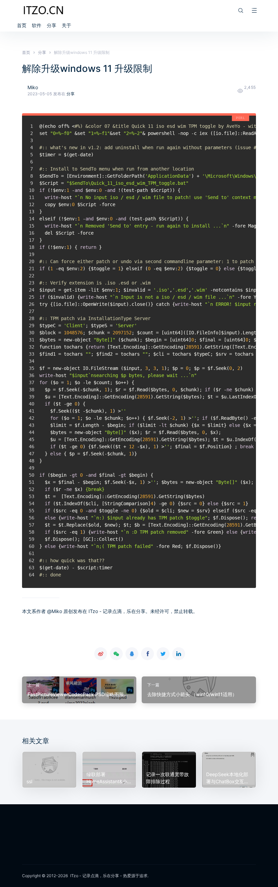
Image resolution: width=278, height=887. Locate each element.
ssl (29, 781)
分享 (51, 25)
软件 (36, 25)
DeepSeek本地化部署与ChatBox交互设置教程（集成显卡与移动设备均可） (227, 778)
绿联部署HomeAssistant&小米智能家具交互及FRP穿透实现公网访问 (109, 778)
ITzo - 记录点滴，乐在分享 (94, 875)
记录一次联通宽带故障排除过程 (167, 777)
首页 (21, 25)
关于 (66, 25)
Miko (32, 87)
